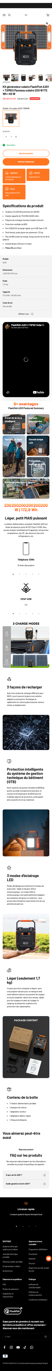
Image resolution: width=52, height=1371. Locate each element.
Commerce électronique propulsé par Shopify (33, 1363)
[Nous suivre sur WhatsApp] (31, 1347)
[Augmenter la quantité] (16, 136)
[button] (48, 1258)
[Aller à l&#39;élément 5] (40, 78)
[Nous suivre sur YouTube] (18, 1347)
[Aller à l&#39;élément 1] (6, 78)
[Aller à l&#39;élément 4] (32, 78)
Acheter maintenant (26, 162)
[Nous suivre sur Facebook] (4, 1347)
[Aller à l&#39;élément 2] (15, 78)
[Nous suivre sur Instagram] (11, 1347)
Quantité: (6, 131)
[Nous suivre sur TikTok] (25, 1347)
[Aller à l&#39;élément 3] (23, 78)
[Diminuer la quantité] (6, 136)
